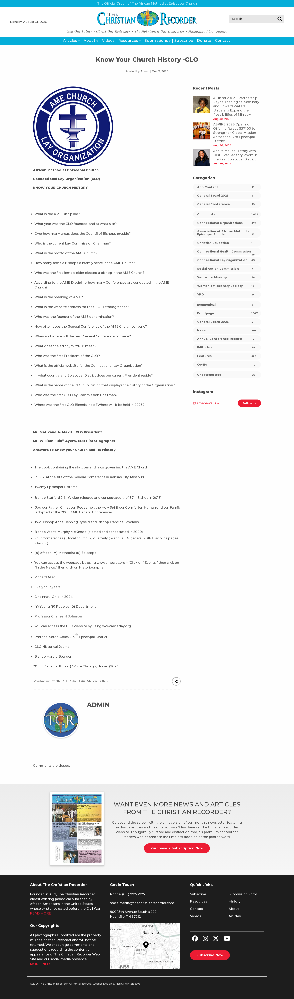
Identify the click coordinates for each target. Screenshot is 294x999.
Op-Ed (226, 364)
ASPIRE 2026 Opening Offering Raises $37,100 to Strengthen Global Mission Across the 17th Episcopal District (234, 132)
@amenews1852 (206, 403)
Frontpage (227, 313)
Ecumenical (225, 304)
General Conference (226, 204)
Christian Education (224, 243)
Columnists (227, 214)
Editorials (226, 347)
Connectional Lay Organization (226, 260)
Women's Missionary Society (225, 286)
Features (226, 356)
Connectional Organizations (79, 681)
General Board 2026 (225, 322)
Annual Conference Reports (225, 339)
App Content (226, 187)
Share (176, 681)
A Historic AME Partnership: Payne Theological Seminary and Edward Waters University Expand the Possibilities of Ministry (236, 106)
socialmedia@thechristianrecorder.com (142, 903)
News (226, 330)
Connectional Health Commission (226, 252)
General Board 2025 (225, 195)
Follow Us (249, 403)
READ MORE (40, 913)
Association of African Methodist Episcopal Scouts (226, 233)
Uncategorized (226, 375)
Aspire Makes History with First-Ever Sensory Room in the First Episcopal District (235, 155)
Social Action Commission (225, 268)
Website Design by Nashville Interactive (116, 983)
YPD (226, 294)
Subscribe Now (209, 955)
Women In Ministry (226, 277)
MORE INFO (40, 964)
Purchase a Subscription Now (176, 848)
